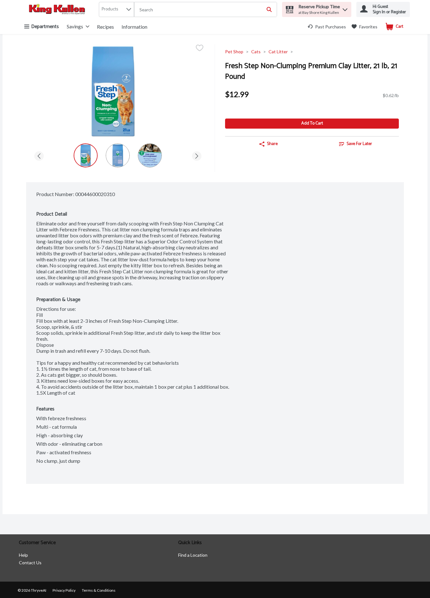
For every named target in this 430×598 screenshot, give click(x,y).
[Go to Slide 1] (85, 155)
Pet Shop (234, 51)
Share (272, 144)
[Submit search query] (269, 9)
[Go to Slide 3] (150, 155)
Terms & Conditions (99, 590)
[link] (327, 26)
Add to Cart (312, 123)
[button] (345, 8)
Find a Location (192, 555)
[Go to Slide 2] (117, 155)
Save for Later (359, 144)
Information (134, 27)
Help (23, 555)
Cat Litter (278, 51)
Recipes (105, 27)
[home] (58, 10)
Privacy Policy (64, 590)
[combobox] (205, 9)
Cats (256, 51)
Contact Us (30, 562)
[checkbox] (200, 48)
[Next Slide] (197, 155)
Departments (45, 26)
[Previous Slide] (39, 155)
